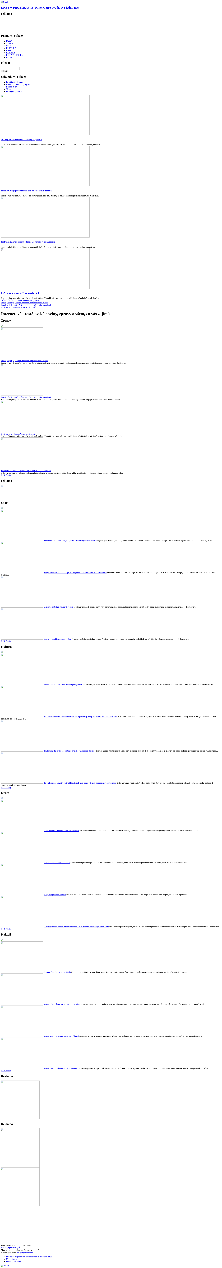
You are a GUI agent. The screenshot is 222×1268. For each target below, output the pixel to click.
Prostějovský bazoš (14, 91)
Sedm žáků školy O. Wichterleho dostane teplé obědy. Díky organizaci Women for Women (81, 716)
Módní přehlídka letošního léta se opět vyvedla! (21, 139)
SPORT (9, 46)
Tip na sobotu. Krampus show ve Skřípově (61, 1036)
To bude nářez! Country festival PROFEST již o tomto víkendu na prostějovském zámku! (80, 783)
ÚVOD (9, 41)
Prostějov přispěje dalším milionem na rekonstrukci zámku (26, 191)
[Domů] (4, 2)
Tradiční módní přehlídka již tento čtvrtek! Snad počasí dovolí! (69, 751)
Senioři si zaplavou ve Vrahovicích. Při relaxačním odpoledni (26, 471)
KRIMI (9, 50)
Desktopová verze (13, 1261)
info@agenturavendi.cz (26, 1252)
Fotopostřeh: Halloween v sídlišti (57, 972)
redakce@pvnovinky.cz (10, 1248)
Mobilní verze (11, 1259)
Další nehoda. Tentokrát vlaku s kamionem (61, 831)
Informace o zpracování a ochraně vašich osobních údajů (29, 1257)
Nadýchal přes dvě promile (55, 895)
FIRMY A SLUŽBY (14, 55)
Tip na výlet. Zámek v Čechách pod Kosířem (62, 1004)
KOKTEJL (10, 53)
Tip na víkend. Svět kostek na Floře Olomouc (62, 1068)
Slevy (8, 89)
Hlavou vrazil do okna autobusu (57, 863)
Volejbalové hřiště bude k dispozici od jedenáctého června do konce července (75, 572)
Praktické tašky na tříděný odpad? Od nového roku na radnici (28, 242)
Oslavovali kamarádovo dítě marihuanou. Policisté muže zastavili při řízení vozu (76, 927)
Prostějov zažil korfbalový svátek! (57, 639)
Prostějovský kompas (14, 82)
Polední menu (11, 87)
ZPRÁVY (10, 43)
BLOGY (9, 57)
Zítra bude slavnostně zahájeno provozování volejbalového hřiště (70, 540)
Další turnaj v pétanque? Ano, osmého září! (20, 293)
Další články (6, 475)
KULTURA (11, 48)
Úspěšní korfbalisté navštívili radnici (58, 607)
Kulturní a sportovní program (18, 84)
